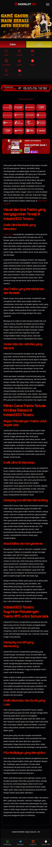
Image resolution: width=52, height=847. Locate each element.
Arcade (19, 55)
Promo (32, 65)
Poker (6, 55)
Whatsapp (7, 844)
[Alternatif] (26, 153)
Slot (32, 55)
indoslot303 (16, 832)
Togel (6, 74)
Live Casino (6, 65)
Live (19, 74)
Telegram (20, 844)
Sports (19, 65)
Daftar (13, 44)
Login (39, 44)
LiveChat (33, 844)
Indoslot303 (8, 234)
